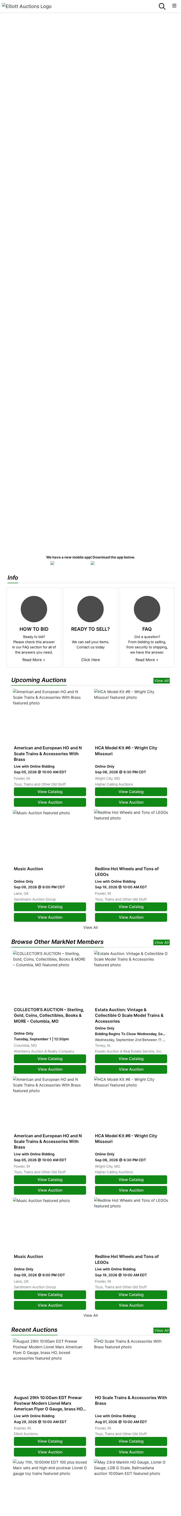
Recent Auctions (34, 1329)
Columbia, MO (25, 1045)
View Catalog (49, 791)
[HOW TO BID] (34, 609)
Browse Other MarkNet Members (57, 941)
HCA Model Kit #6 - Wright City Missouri (126, 750)
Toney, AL (103, 1045)
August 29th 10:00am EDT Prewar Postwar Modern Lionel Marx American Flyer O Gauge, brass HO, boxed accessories (49, 1403)
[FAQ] (147, 609)
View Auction (50, 802)
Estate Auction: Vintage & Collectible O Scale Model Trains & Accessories (129, 1015)
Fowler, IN (22, 778)
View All (161, 680)
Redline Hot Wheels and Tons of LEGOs (127, 871)
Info (13, 577)
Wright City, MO (107, 778)
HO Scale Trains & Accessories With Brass (131, 1400)
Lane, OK (21, 893)
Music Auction (28, 868)
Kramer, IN (22, 1428)
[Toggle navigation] (174, 5)
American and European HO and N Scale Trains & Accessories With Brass (48, 753)
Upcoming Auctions (38, 679)
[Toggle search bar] (162, 6)
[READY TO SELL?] (90, 609)
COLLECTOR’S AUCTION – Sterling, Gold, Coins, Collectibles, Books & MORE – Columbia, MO (49, 1015)
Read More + (33, 659)
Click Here (90, 659)
